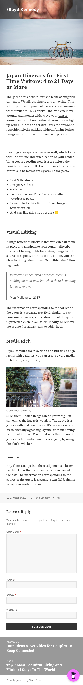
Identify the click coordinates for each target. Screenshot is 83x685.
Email (11, 594)
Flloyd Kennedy (22, 9)
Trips (58, 497)
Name (11, 579)
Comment (13, 531)
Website (11, 609)
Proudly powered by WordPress (23, 680)
